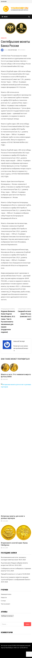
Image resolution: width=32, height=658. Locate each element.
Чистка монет (5, 604)
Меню (6, 17)
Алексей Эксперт (12, 50)
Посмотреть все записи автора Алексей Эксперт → (20, 348)
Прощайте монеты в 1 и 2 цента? (12, 574)
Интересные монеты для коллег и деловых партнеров (13, 517)
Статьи (3, 601)
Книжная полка (6, 594)
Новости (3, 38)
